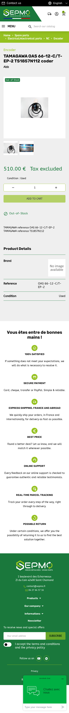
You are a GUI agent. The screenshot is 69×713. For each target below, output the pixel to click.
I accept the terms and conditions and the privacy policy (37, 645)
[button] (56, 14)
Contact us (14, 3)
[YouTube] (39, 658)
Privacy (34, 671)
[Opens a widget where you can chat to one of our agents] (45, 693)
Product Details (17, 249)
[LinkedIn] (46, 658)
